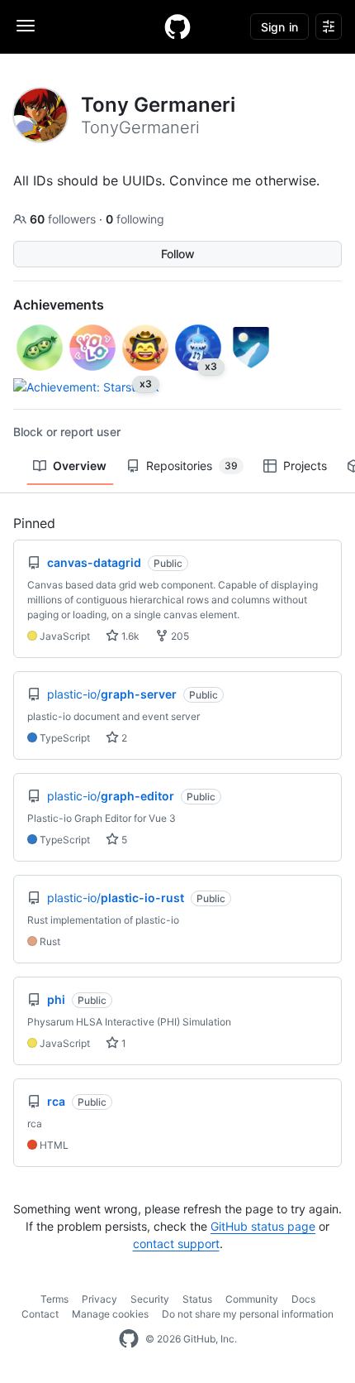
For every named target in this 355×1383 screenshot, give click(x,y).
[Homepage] (177, 26)
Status (197, 1299)
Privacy (99, 1299)
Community (251, 1299)
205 (178, 636)
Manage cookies (110, 1314)
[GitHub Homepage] (129, 1339)
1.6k (129, 636)
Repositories (192, 466)
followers (64, 219)
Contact (40, 1314)
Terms (54, 1299)
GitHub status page (263, 1226)
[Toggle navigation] (25, 25)
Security (149, 1299)
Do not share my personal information (248, 1314)
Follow (178, 254)
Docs (303, 1299)
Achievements (58, 304)
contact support (176, 1244)
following (135, 219)
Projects (305, 466)
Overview (79, 466)
